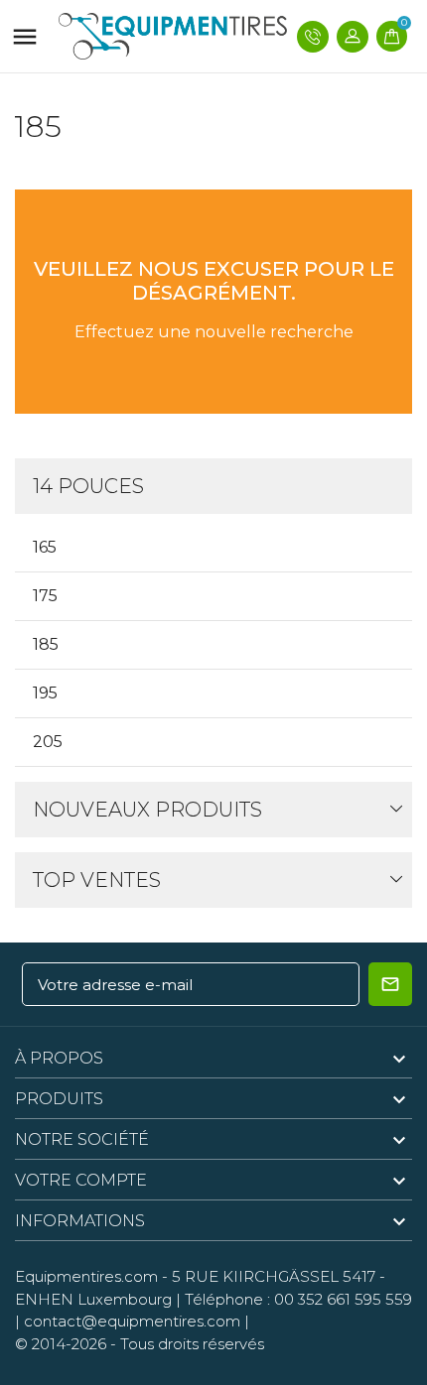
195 (45, 693)
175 (45, 595)
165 (45, 547)
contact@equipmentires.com (132, 1321)
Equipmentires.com (86, 1276)
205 (48, 741)
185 (46, 644)
